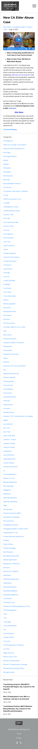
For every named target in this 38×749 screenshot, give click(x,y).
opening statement (10, 498)
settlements (7, 583)
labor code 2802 (9, 436)
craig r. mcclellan (9, 280)
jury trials (6, 432)
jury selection (8, 424)
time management (9, 610)
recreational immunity (11, 556)
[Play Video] (5, 48)
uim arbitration (8, 633)
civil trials (6, 242)
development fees (9, 311)
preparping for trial (10, 533)
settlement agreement (11, 579)
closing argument (9, 253)
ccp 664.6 (6, 203)
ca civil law (7, 187)
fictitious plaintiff (9, 377)
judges (5, 420)
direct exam (7, 315)
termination (7, 598)
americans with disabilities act (13, 149)
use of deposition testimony (13, 645)
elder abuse (7, 27)
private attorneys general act (13, 536)
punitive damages (9, 548)
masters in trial (8, 478)
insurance (6, 408)
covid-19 (6, 277)
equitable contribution (11, 354)
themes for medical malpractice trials (16, 606)
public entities (8, 544)
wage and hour (8, 653)
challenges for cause (10, 207)
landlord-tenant (9, 443)
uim (4, 630)
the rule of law (9, 602)
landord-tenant (9, 447)
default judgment (9, 304)
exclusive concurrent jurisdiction (14, 366)
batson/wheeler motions (12, 183)
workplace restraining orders (13, 668)
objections (7, 494)
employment (7, 346)
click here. (13, 108)
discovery (6, 319)
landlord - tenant (9, 439)
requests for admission (11, 564)
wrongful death (8, 672)
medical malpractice (10, 482)
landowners (7, 451)
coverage (6, 273)
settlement (7, 575)
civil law (6, 230)
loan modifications (9, 474)
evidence (6, 362)
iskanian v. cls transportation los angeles (18, 416)
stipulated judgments (10, 595)
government (7, 393)
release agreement (10, 560)
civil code (6, 218)
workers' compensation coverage (15, 664)
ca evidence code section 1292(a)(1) (15, 191)
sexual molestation (10, 587)
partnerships (7, 509)
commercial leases (10, 261)
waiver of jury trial (10, 657)
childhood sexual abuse (11, 211)
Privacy (19, 738)
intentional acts (8, 412)
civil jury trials (8, 215)
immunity (6, 401)
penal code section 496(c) (12, 513)
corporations (8, 269)
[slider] (17, 48)
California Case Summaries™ (21, 75)
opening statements (10, 501)
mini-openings (8, 486)
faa (4, 370)
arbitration (7, 168)
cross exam (7, 288)
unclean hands (8, 637)
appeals (6, 164)
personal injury (8, 521)
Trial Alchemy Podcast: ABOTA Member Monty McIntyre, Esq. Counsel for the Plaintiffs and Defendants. (17, 708)
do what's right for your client (14, 327)
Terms (19, 734)
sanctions (6, 568)
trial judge (7, 622)
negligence (7, 490)
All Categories (8, 141)
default (5, 300)
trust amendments (10, 626)
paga (5, 505)
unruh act (6, 641)
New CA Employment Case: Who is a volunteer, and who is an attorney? (16, 697)
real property (8, 552)
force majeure (8, 389)
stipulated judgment (10, 591)
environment (7, 350)
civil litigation (8, 234)
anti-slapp (6, 152)
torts (5, 614)
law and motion (8, 455)
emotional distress (9, 339)
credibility (6, 284)
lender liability (8, 463)
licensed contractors (10, 467)
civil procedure (8, 238)
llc (4, 471)
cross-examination (9, 296)
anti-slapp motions (10, 156)
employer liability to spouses (13, 342)
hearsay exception (9, 397)
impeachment (8, 405)
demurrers (7, 308)
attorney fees (8, 176)
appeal (5, 160)
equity (5, 358)
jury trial (6, 428)
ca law (5, 195)
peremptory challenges (11, 517)
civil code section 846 (10, 222)
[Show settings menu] (29, 48)
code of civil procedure (11, 257)
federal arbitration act (11, 374)
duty (5, 331)
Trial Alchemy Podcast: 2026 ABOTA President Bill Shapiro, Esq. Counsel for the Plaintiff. (19, 686)
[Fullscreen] (33, 48)
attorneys (6, 180)
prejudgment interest (10, 525)
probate (6, 540)
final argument (8, 381)
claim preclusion (9, 246)
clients (5, 249)
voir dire (6, 649)
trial (4, 618)
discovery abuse (9, 323)
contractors (7, 265)
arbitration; (7, 172)
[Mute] (26, 48)
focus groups (8, 385)
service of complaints (10, 571)
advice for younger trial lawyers (14, 145)
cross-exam (7, 292)
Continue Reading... (10, 129)
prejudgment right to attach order (15, 529)
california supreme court (12, 199)
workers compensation (11, 661)
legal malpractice (9, 459)
